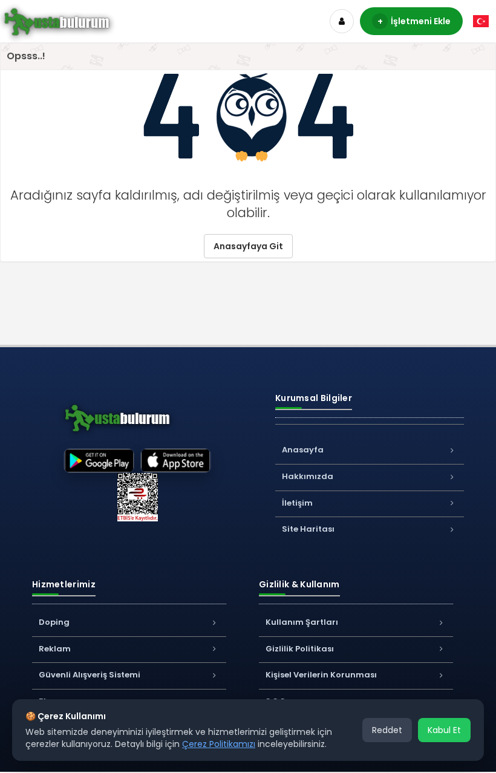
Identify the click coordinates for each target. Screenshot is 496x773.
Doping (54, 622)
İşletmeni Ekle (414, 21)
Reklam (55, 648)
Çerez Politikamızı (218, 744)
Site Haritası (308, 529)
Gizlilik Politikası (300, 648)
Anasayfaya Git (248, 246)
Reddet (387, 730)
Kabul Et (444, 730)
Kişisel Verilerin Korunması (321, 674)
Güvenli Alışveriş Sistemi (89, 674)
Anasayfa (303, 449)
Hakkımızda (307, 476)
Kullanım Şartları (302, 622)
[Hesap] (342, 21)
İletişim (297, 503)
